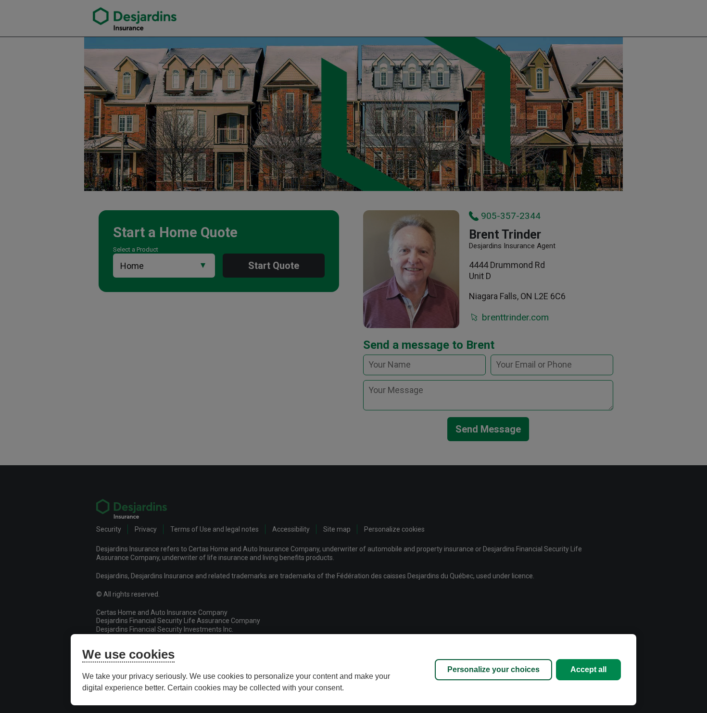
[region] (353, 669)
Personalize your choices (493, 669)
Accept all (588, 669)
